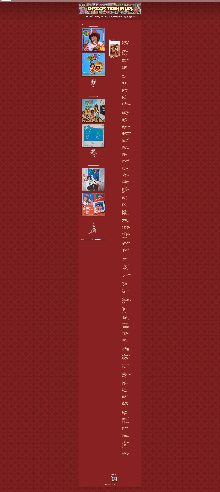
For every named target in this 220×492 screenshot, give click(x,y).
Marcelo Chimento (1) (125, 319)
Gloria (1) (123, 195)
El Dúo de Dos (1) (124, 147)
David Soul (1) (124, 125)
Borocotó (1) (124, 68)
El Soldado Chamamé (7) (126, 160)
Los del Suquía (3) (125, 283)
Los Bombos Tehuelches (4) (126, 274)
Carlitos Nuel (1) (124, 82)
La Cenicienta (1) (124, 243)
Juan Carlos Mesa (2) (125, 226)
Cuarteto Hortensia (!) (125, 112)
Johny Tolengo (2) (125, 215)
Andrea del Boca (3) (125, 54)
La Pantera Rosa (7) (125, 252)
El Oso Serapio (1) (125, 154)
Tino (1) (123, 434)
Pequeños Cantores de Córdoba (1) (125, 376)
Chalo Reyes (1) (124, 91)
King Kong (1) (124, 238)
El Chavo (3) (124, 145)
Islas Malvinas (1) (124, 210)
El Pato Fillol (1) (124, 156)
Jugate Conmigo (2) (125, 233)
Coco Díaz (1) (124, 102)
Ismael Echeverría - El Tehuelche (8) (125, 212)
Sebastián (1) (124, 414)
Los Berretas (124, 273)
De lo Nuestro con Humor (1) (126, 126)
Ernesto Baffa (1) (124, 167)
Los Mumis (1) (124, 288)
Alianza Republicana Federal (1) (125, 52)
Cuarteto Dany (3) (124, 108)
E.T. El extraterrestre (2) (125, 138)
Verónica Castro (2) (125, 452)
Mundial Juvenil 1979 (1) (126, 349)
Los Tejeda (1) (124, 298)
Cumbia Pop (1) (124, 118)
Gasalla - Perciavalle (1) (125, 186)
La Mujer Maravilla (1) (125, 248)
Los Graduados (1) (125, 285)
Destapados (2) (124, 127)
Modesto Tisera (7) (125, 342)
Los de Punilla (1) (124, 282)
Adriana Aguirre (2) (125, 43)
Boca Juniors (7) (124, 67)
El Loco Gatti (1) (124, 149)
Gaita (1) (123, 184)
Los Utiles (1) (124, 302)
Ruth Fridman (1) (124, 410)
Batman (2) (123, 60)
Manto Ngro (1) (124, 317)
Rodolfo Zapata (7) (125, 403)
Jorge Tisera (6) (124, 220)
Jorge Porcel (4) (124, 219)
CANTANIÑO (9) (124, 78)
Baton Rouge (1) (124, 61)
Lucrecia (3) (124, 308)
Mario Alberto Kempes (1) (126, 327)
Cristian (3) (123, 105)
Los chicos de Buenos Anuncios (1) (125, 279)
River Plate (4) (124, 397)
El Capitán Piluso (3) (125, 141)
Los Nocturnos (124, 289)
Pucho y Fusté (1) (124, 389)
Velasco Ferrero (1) (125, 451)
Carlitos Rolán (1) (124, 83)
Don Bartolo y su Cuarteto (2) (126, 132)
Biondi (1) (123, 65)
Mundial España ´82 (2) (125, 348)
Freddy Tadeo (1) (124, 182)
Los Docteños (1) (124, 284)
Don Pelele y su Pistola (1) (126, 134)
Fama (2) (123, 173)
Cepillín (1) (123, 90)
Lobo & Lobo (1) (124, 267)
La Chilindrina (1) (124, 244)
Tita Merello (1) (124, 435)
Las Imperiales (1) (125, 258)
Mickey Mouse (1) (124, 339)
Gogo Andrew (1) (124, 196)
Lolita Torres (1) (124, 268)
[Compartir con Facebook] (99, 239)
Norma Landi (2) (124, 357)
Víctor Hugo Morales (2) (125, 453)
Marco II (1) (123, 325)
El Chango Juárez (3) (125, 142)
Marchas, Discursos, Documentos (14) (125, 324)
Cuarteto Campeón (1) (125, 106)
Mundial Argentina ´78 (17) (126, 347)
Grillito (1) (123, 198)
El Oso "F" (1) (124, 153)
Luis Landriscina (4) (125, 310)
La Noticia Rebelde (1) (125, 249)
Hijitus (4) (123, 204)
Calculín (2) (124, 76)
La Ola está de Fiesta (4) (126, 251)
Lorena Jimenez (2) (125, 269)
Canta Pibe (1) (124, 77)
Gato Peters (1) (124, 187)
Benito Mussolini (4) (125, 62)
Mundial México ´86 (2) (125, 350)
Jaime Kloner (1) (124, 213)
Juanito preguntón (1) (125, 232)
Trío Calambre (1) (124, 440)
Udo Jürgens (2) (124, 445)
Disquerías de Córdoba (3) (126, 128)
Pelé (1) (123, 368)
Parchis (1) (123, 363)
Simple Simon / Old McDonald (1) (125, 421)
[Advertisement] (120, 30)
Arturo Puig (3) (124, 58)
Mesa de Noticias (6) (125, 338)
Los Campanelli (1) (125, 275)
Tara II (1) (123, 428)
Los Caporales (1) (125, 276)
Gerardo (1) (124, 188)
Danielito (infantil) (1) (125, 124)
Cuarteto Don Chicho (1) (126, 111)
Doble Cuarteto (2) (125, 131)
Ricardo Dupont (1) (125, 395)
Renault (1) (123, 394)
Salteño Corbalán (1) (125, 411)
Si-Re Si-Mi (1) (124, 419)
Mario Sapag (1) (124, 332)
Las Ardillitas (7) (124, 257)
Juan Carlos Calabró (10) (126, 225)
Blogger (113, 484)
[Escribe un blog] (97, 239)
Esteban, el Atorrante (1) (125, 168)
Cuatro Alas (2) (124, 117)
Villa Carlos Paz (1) (125, 454)
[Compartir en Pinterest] (100, 239)
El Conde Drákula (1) (125, 146)
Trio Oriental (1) (124, 444)
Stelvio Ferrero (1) (125, 423)
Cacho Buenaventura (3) (126, 74)
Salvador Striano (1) (125, 412)
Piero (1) (123, 382)
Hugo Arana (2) (124, 206)
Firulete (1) (123, 177)
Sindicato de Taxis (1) (125, 422)
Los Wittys (123, 303)
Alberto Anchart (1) (125, 44)
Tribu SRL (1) (124, 437)
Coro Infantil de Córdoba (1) (126, 104)
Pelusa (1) (123, 372)
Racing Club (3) (124, 391)
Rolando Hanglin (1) (125, 404)
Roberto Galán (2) (125, 398)
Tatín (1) (123, 429)
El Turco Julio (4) (124, 161)
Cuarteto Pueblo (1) (125, 114)
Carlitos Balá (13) (124, 81)
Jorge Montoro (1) (124, 218)
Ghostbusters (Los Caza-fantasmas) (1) (126, 191)
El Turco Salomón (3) (125, 162)
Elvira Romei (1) (124, 166)
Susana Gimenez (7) (125, 426)
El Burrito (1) (124, 140)
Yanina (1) (123, 455)
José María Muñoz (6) (125, 221)
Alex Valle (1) (124, 49)
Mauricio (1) (124, 335)
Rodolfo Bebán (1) (125, 402)
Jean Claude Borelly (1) (125, 214)
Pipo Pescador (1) (125, 383)
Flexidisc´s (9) (124, 180)
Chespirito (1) (124, 95)
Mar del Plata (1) (124, 318)
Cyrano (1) (123, 119)
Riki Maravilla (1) (124, 396)
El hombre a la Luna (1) (125, 148)
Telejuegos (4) (124, 430)
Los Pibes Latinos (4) (125, 290)
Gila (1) (123, 192)
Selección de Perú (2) (125, 417)
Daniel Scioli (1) (124, 120)
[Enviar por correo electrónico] (96, 239)
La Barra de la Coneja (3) (126, 242)
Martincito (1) (124, 334)
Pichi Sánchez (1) (124, 381)
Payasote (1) (124, 367)
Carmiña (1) (124, 85)
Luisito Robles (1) (124, 315)
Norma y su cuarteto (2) (125, 358)
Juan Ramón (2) (124, 229)
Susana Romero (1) (125, 427)
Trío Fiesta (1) (124, 441)
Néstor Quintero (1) (125, 354)
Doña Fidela (124, 135)
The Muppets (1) (124, 433)
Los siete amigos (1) (125, 297)
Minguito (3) (124, 340)
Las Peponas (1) (124, 259)
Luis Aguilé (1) (124, 309)
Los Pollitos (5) (124, 292)
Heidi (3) (123, 202)
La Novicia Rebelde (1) (125, 250)
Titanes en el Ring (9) (125, 436)
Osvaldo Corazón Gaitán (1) (126, 360)
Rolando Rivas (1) (125, 405)
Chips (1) (123, 97)
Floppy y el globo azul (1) (126, 181)
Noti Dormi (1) (124, 359)
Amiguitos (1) (124, 53)
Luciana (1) (123, 307)
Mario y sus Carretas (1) (125, 333)
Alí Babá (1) (124, 50)
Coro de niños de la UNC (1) (126, 103)
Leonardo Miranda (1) (125, 264)
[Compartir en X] (98, 239)
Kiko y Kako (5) (124, 237)
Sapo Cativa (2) (124, 413)
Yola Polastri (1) (124, 458)
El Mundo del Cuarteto (115, 476)
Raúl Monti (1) (124, 392)
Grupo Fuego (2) (124, 199)
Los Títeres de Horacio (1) (126, 299)
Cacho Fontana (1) (125, 75)
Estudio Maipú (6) (124, 169)
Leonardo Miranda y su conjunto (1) (125, 266)
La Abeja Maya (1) (125, 241)
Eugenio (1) (124, 170)
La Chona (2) (124, 245)
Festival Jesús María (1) (125, 175)
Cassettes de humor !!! (125, 89)
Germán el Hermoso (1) (125, 189)
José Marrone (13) (125, 222)
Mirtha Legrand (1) (125, 341)
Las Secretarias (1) (125, 260)
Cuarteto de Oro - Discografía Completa (125, 109)
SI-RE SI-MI (124, 418)
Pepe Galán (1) (124, 373)
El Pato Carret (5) (124, 155)
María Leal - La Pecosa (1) (126, 326)
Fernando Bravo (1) (125, 174)
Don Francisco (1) (124, 133)
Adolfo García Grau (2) (125, 41)
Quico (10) (123, 390)
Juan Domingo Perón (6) (126, 227)
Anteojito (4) (124, 55)
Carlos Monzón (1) (125, 84)
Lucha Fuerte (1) (124, 306)
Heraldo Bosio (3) (124, 203)
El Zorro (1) (123, 163)
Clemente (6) (124, 98)
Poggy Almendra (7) (125, 387)
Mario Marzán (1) (124, 328)
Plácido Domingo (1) (125, 384)
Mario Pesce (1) (124, 331)
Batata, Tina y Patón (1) (125, 59)
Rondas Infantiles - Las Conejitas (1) (125, 407)
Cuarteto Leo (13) (124, 113)
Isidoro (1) (123, 209)
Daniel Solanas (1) (125, 121)
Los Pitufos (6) (124, 291)
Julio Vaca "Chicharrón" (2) (126, 234)
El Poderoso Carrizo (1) (125, 159)
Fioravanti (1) (124, 176)
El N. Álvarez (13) (124, 152)
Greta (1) (123, 197)
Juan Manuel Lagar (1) (125, 228)
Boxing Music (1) (124, 69)
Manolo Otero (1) (124, 316)
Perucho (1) (124, 377)
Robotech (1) (124, 401)
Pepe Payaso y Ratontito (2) (126, 374)
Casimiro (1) (124, 88)
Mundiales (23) (124, 351)
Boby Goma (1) (124, 66)
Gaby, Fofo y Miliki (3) (125, 183)
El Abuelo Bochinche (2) (125, 139)
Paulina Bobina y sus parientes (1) (125, 365)
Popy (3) (123, 388)
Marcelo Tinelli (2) (125, 322)
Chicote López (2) (124, 96)
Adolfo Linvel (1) (124, 42)
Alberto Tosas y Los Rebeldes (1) (125, 47)
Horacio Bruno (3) (124, 205)
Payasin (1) (123, 366)
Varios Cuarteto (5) (125, 448)
